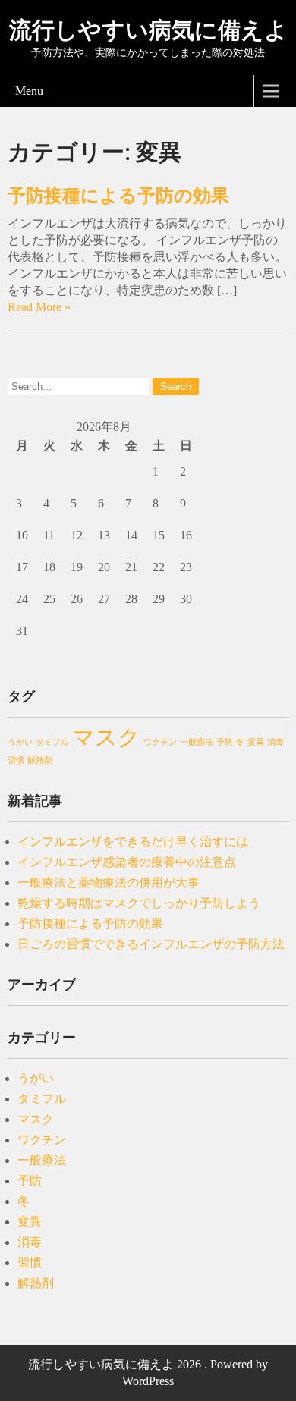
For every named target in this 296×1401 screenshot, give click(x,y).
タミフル (52, 742)
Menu (29, 90)
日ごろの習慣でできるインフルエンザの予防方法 (151, 944)
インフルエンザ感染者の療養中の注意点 (126, 862)
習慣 (16, 760)
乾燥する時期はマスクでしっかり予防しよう (138, 903)
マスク (106, 737)
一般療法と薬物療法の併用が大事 (108, 882)
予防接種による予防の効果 (118, 195)
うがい (20, 742)
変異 (255, 742)
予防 (224, 742)
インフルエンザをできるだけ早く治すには (132, 841)
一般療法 (196, 742)
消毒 (275, 742)
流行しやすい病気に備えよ (148, 30)
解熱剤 (39, 760)
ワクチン (160, 742)
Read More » (39, 306)
